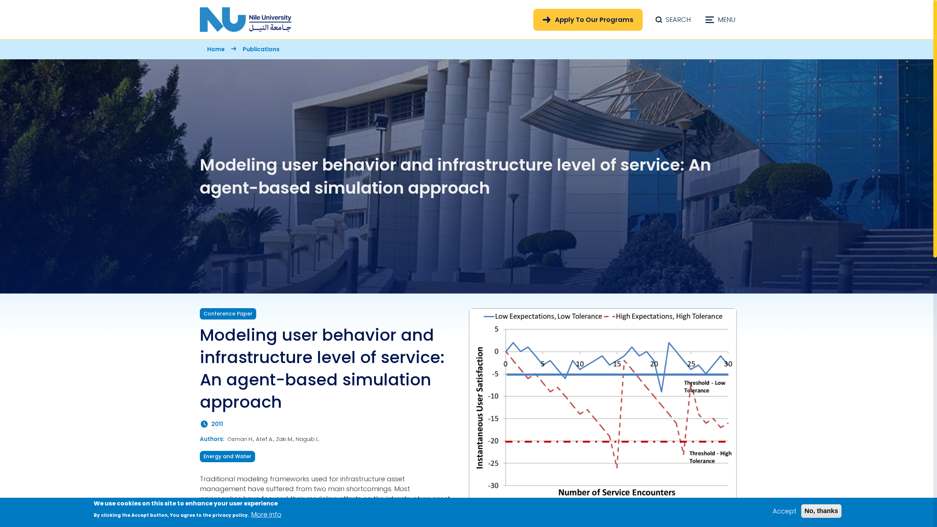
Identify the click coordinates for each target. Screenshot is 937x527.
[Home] (245, 19)
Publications (261, 49)
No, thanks (821, 511)
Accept (784, 511)
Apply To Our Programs (594, 19)
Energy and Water (227, 456)
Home (216, 49)
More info (266, 514)
